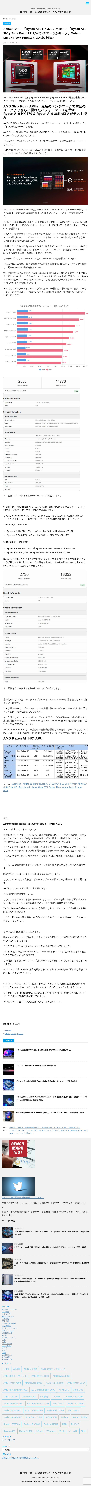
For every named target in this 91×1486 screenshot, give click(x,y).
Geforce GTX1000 (73, 1396)
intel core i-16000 (55, 1410)
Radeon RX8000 (32, 1424)
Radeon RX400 (79, 1417)
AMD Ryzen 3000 (61, 1376)
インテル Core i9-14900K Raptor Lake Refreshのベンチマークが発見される (46, 1081)
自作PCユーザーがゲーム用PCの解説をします (45, 1477)
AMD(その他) (30, 1369)
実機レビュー (7, 1359)
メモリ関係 (6, 1326)
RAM (64, 1424)
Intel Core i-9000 (75, 1403)
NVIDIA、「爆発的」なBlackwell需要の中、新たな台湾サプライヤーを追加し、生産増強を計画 (44, 1128)
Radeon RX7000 (11, 1424)
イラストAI (6, 1314)
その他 (4, 1335)
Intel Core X (73, 1410)
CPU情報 (8, 1030)
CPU (4, 1342)
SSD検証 (5, 1312)
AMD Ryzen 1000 (40, 1376)
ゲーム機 (72, 1431)
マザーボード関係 (9, 1323)
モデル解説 (6, 1357)
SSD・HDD (6, 1346)
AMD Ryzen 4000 (12, 1383)
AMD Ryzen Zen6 (54, 1383)
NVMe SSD (51, 1417)
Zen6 (61, 1431)
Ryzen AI (20, 1034)
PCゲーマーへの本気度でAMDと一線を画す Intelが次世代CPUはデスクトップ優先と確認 (50, 1247)
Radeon (64, 1417)
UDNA (39, 1431)
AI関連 (16, 1369)
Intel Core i (58, 1403)
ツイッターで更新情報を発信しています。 (23, 1197)
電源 (3, 1350)
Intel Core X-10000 (12, 1417)
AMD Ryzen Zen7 (76, 1383)
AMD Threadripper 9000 (43, 1390)
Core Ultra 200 (10, 1396)
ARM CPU (64, 1390)
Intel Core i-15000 (34, 1410)
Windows (50, 1431)
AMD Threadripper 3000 (15, 1390)
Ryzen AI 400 (25, 1431)
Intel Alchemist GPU (13, 1403)
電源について (7, 1333)
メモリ (4, 1348)
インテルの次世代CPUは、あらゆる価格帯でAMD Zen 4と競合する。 (44, 1050)
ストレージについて (10, 1328)
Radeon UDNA (51, 1424)
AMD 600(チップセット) (53, 1369)
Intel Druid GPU (34, 1417)
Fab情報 (44, 1396)
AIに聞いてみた (8, 1316)
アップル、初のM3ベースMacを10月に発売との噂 (36, 1065)
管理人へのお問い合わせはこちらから (20, 1457)
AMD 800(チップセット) (15, 1376)
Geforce (56, 1396)
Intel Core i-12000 (12, 1410)
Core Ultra (78, 1390)
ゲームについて (8, 1330)
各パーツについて (9, 1337)
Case (4, 1353)
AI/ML (6, 1369)
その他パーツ (7, 1355)
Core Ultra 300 (29, 1396)
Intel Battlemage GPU (38, 1403)
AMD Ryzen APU (10, 1034)
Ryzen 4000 (9, 1431)
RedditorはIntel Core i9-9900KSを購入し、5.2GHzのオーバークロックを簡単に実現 (50, 1112)
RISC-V (75, 1424)
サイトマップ (8, 1440)
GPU (4, 1340)
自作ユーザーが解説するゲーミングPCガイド (45, 12)
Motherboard (7, 1344)
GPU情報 (5, 1321)
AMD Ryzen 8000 (33, 1383)
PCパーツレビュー (9, 1309)
